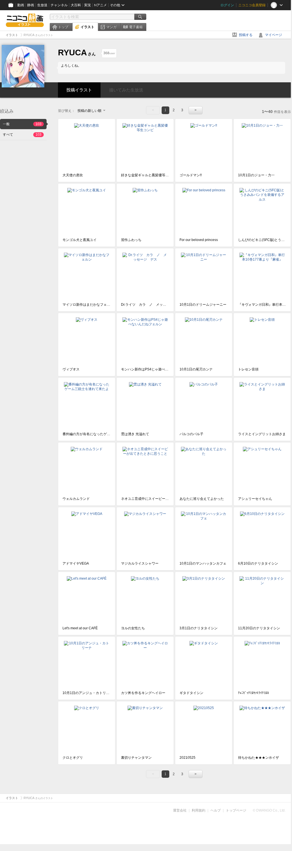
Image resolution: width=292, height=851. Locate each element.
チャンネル (59, 5)
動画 (20, 5)
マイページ (273, 35)
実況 (87, 5)
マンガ (111, 27)
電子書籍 (136, 27)
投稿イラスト (79, 89)
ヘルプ (215, 810)
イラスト (87, 27)
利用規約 (198, 810)
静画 (30, 5)
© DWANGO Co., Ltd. (269, 810)
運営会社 (180, 810)
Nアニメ (100, 5)
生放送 (42, 5)
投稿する (246, 35)
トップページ (236, 810)
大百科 (76, 5)
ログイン (227, 5)
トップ (63, 27)
